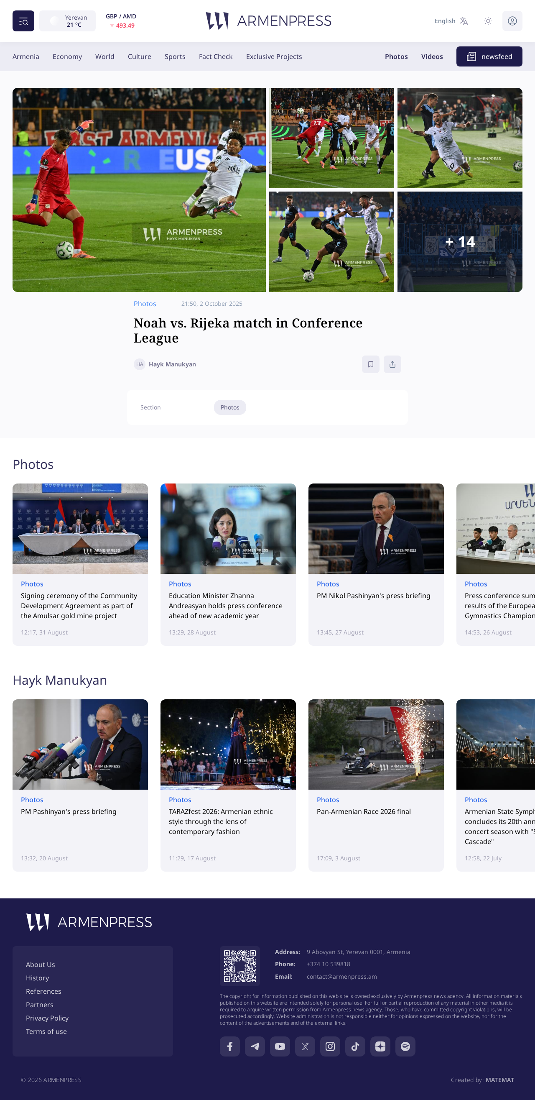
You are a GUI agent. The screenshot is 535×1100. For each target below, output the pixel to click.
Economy (67, 56)
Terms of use (46, 1031)
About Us (40, 964)
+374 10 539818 (328, 964)
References (43, 991)
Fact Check (216, 56)
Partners (40, 1004)
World (105, 56)
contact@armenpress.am (342, 976)
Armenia (26, 56)
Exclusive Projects (274, 56)
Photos (396, 56)
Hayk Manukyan (60, 679)
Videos (432, 56)
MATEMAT (500, 1080)
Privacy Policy (47, 1018)
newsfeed (497, 56)
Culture (139, 56)
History (37, 977)
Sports (175, 56)
